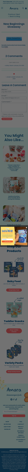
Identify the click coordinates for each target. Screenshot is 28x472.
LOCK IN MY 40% (7, 241)
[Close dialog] (26, 227)
